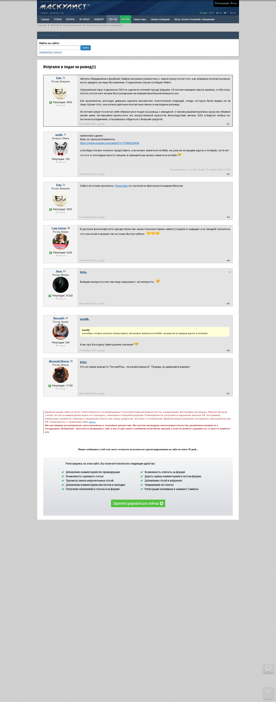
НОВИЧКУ (99, 19)
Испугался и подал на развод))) (104, 25)
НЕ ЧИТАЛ (84, 19)
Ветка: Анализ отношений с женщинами (194, 19)
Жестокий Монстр (59, 361)
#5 (228, 303)
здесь (92, 422)
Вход (234, 3)
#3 (228, 217)
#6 (228, 350)
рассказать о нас (57, 13)
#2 (228, 174)
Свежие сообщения (160, 19)
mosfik (58, 134)
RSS (234, 13)
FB (212, 13)
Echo (58, 77)
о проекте (44, 13)
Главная (42, 25)
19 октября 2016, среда (92, 124)
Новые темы (140, 19)
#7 (228, 393)
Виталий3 (58, 318)
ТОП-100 (113, 19)
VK (220, 13)
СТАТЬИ (57, 19)
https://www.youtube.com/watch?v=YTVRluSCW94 (109, 143)
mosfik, (84, 319)
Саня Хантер (59, 228)
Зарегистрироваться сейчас (136, 503)
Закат (59, 271)
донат (204, 13)
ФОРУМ (125, 19)
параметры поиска (50, 52)
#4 (228, 260)
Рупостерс (121, 185)
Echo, (83, 272)
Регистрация (222, 3)
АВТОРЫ (70, 19)
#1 (228, 124)
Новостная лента (72, 25)
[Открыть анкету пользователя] (61, 98)
